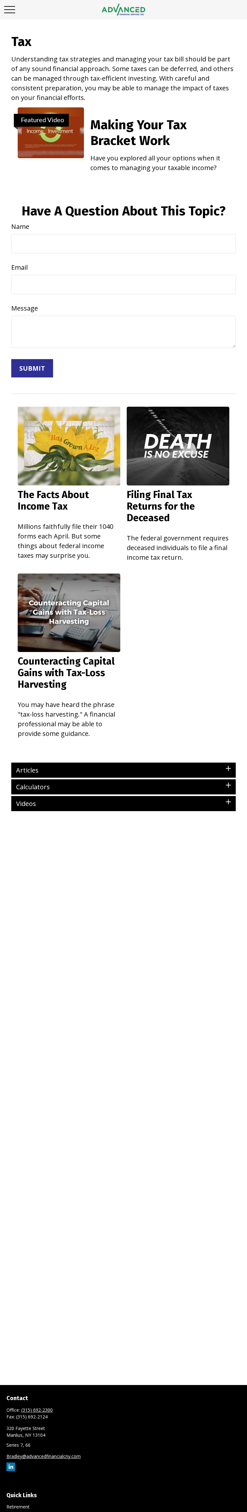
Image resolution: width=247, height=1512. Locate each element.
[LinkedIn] (10, 1466)
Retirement (18, 1507)
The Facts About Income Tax (53, 500)
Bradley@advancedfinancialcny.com (43, 1456)
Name (20, 226)
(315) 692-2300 (37, 1410)
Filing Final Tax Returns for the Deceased (161, 506)
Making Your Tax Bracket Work (138, 133)
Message (24, 308)
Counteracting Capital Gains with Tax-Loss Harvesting (66, 673)
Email (19, 267)
